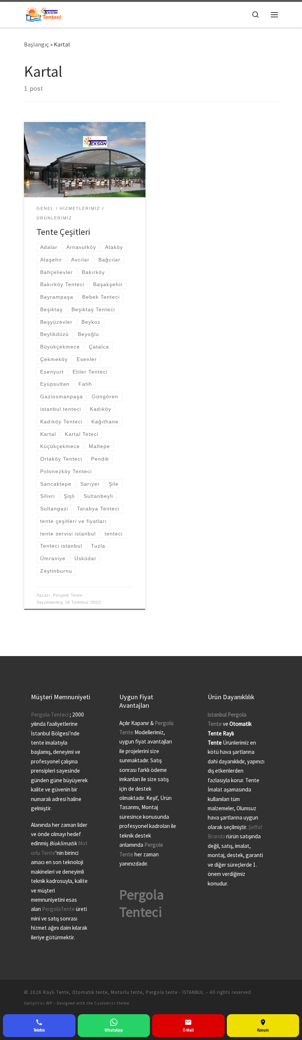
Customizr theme (111, 1003)
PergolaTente (58, 908)
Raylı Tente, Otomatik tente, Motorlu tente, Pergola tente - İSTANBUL (123, 992)
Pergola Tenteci (50, 714)
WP (49, 1003)
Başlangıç (36, 44)
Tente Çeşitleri (63, 232)
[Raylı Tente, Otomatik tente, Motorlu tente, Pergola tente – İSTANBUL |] (43, 14)
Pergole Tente (67, 595)
